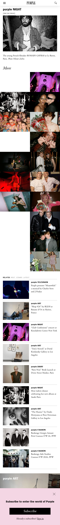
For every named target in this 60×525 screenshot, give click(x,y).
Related (6, 277)
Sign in (40, 518)
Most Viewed (16, 277)
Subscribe (30, 511)
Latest (26, 277)
